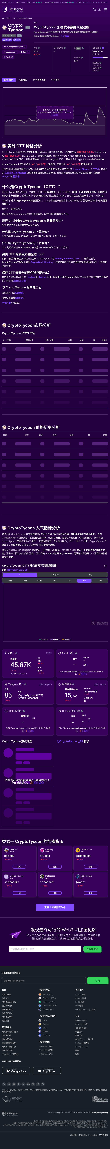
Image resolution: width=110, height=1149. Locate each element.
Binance (86, 169)
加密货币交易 (7, 1017)
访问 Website (100, 684)
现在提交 (84, 674)
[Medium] (28, 1084)
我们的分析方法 (81, 1028)
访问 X (49, 653)
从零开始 (6, 302)
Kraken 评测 (80, 994)
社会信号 (55, 80)
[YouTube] (14, 1084)
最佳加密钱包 (7, 1039)
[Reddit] (38, 1084)
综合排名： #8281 (9, 36)
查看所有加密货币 (55, 907)
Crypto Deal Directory (41, 262)
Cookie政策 (93, 1135)
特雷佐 (16, 176)
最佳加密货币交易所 (10, 1032)
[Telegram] (9, 1084)
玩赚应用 (5, 1021)
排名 (14, 18)
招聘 (77, 1050)
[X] (4, 1084)
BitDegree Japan (82, 1047)
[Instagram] (33, 1084)
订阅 (97, 980)
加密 (8, 18)
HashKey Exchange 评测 (85, 1009)
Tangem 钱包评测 (46, 1050)
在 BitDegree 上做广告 (84, 1039)
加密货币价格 (7, 1050)
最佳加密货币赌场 (9, 1043)
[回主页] (4, 18)
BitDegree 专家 (81, 1024)
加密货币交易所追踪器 (15, 172)
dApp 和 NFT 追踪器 (10, 1054)
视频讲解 (19, 297)
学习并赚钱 (6, 994)
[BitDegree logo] (10, 1114)
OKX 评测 (79, 1006)
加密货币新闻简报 (9, 1002)
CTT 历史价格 (39, 80)
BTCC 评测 (79, 1002)
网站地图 (73, 1135)
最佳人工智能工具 (9, 1047)
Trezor (42, 277)
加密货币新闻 (7, 1009)
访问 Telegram (45, 684)
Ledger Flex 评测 (45, 1046)
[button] (99, 9)
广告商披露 (103, 1135)
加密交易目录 (19, 280)
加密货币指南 (7, 1006)
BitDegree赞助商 (82, 1043)
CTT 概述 (8, 80)
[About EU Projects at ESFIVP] (12, 1098)
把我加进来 (92, 949)
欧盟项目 (78, 1032)
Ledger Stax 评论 (46, 1054)
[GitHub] (43, 1084)
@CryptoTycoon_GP (17, 570)
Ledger (6, 176)
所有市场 (23, 80)
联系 (77, 1054)
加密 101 (5, 998)
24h (78, 48)
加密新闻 (19, 292)
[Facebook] (19, 1084)
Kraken (76, 169)
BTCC (96, 169)
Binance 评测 (80, 998)
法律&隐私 (83, 1135)
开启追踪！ (65, 36)
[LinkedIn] (23, 1084)
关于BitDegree (81, 1020)
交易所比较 (6, 1035)
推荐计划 (78, 1035)
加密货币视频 (7, 1013)
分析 (19, 867)
